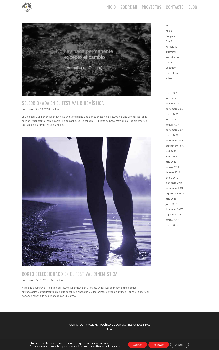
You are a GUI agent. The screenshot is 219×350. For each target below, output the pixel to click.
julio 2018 (171, 198)
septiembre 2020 (175, 145)
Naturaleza (172, 73)
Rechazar (158, 344)
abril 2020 (171, 151)
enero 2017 (172, 225)
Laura (29, 109)
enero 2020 (172, 156)
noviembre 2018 (175, 188)
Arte (53, 280)
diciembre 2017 (174, 209)
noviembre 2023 (175, 108)
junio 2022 (171, 119)
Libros (169, 62)
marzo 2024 (172, 103)
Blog (192, 8)
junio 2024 (171, 98)
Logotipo (171, 67)
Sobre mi (128, 8)
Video (56, 109)
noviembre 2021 (175, 130)
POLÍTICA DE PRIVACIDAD (83, 324)
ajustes (116, 346)
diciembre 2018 (174, 182)
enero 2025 (172, 93)
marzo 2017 (172, 219)
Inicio (110, 8)
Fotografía (171, 46)
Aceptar (137, 344)
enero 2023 (172, 114)
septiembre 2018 (175, 193)
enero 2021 (172, 135)
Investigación (173, 57)
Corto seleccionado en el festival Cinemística (70, 273)
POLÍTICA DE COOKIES (113, 324)
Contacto (175, 8)
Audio (169, 30)
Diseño (169, 41)
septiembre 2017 (175, 214)
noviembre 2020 (175, 140)
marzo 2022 (172, 124)
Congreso (171, 36)
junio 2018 (171, 204)
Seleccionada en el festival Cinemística (63, 102)
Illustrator (171, 52)
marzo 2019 (172, 167)
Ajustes (179, 344)
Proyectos (152, 8)
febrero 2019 (173, 172)
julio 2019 (171, 161)
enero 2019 (172, 177)
